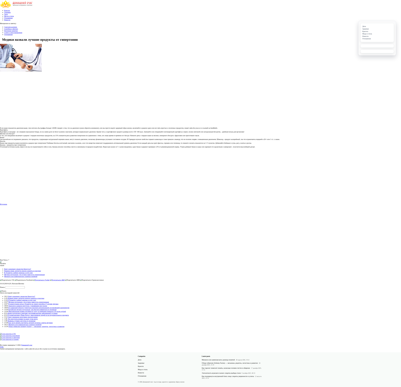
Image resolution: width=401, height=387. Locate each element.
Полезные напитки (11, 31)
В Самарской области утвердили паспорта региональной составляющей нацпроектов (38, 308)
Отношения (8, 18)
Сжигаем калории (10, 27)
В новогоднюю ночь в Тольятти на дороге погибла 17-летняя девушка (33, 304)
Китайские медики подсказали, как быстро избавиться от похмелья (32, 309)
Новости (7, 20)
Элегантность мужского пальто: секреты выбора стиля (221, 373)
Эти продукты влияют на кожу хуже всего (23, 319)
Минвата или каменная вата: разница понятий (20, 276)
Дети (6, 14)
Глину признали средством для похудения (22, 317)
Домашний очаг (26, 345)
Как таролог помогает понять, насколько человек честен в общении (226, 368)
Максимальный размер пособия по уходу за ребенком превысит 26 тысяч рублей (37, 311)
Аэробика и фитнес (11, 29)
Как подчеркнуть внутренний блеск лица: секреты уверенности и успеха (228, 376)
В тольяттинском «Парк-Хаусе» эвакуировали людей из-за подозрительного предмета (38, 315)
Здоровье (7, 12)
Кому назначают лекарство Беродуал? (17, 269)
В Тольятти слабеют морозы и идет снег (18, 273)
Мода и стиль (9, 16)
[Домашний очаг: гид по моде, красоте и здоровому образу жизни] (16, 7)
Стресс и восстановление (13, 33)
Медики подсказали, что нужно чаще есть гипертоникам (24, 275)
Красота (7, 10)
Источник (3, 204)
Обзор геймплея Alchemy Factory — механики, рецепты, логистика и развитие (36, 326)
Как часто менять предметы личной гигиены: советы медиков (30, 323)
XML (2, 347)
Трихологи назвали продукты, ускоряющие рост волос (27, 306)
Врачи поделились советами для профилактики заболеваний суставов (32, 313)
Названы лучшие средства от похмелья (21, 321)
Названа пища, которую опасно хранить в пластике (22, 271)
